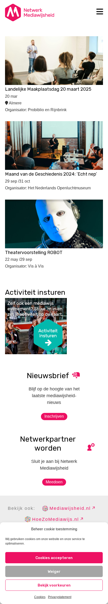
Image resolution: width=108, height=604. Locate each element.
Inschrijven (54, 416)
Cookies (39, 597)
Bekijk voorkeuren (54, 585)
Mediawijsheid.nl (70, 508)
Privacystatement (59, 597)
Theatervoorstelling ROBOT (34, 252)
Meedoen (54, 482)
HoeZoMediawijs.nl (55, 519)
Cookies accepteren (54, 558)
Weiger (54, 571)
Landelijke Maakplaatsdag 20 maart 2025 (48, 89)
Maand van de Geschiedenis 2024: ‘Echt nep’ (51, 174)
